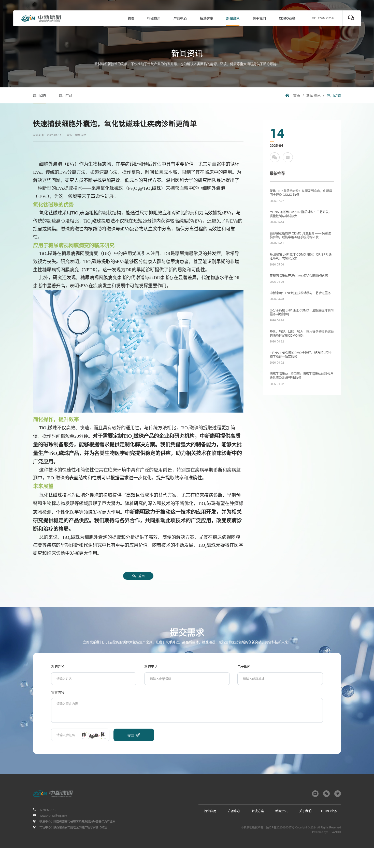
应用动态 (39, 95)
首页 (296, 95)
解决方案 (258, 811)
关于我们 (305, 811)
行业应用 (210, 811)
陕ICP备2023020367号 (280, 827)
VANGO (336, 832)
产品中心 (234, 811)
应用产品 (65, 95)
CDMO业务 (329, 811)
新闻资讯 (313, 95)
